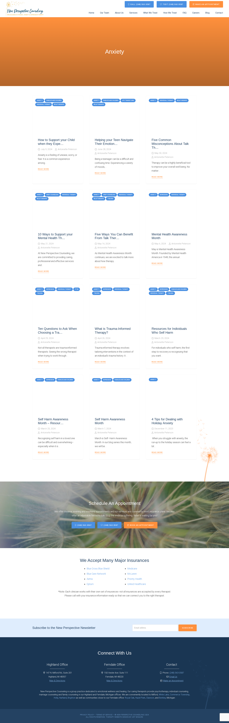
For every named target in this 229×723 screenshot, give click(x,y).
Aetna (90, 578)
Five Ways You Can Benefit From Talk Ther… (114, 236)
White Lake (164, 694)
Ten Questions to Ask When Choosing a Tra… (57, 330)
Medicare (132, 568)
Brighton (71, 698)
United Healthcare (136, 584)
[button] (139, 13)
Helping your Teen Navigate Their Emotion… (114, 142)
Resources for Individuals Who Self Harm (169, 330)
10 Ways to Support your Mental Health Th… (55, 236)
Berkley (162, 698)
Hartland (63, 698)
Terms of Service (104, 715)
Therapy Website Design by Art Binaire (124, 717)
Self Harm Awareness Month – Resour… (53, 421)
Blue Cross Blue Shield (98, 568)
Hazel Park (140, 698)
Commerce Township (180, 694)
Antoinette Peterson (67, 149)
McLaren (132, 573)
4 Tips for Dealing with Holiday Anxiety (167, 421)
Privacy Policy (87, 715)
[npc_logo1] (24, 8)
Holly (56, 698)
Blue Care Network (96, 573)
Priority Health (134, 578)
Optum (90, 584)
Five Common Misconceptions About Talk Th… (170, 143)
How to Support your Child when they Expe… (56, 142)
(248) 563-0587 (176, 672)
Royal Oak (129, 698)
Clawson (150, 698)
